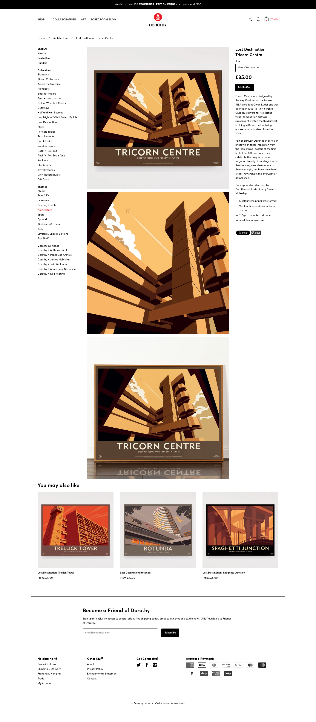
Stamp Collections (48, 79)
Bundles (42, 63)
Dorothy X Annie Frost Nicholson (57, 269)
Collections (44, 70)
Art (83, 19)
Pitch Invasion (46, 136)
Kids (40, 229)
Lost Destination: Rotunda (135, 573)
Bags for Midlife (47, 94)
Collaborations (65, 19)
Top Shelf (43, 238)
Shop (41, 19)
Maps (41, 127)
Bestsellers (44, 58)
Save (257, 232)
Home (41, 38)
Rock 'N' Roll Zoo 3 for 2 (51, 155)
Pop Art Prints (45, 141)
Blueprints (43, 74)
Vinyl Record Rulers (49, 175)
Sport (41, 215)
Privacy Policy (95, 669)
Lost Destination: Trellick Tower (56, 573)
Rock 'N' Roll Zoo (47, 151)
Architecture (60, 38)
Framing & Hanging (49, 674)
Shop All (42, 49)
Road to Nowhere (48, 146)
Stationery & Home (49, 224)
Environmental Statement (102, 674)
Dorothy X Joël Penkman (52, 264)
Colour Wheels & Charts (52, 103)
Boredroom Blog (103, 19)
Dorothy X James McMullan (54, 260)
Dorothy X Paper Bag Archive (55, 255)
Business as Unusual (49, 98)
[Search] (252, 20)
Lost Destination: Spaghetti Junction (223, 573)
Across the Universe (49, 84)
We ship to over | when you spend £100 (158, 4)
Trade (41, 679)
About (90, 664)
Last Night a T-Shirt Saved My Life (58, 117)
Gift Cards (43, 179)
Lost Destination (47, 122)
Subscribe (170, 633)
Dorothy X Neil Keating (51, 274)
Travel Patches (46, 170)
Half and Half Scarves (50, 113)
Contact (92, 679)
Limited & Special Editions (53, 234)
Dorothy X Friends (48, 246)
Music (41, 191)
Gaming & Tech (47, 205)
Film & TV (43, 196)
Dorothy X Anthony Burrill (52, 250)
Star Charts (44, 165)
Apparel (42, 220)
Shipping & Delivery (49, 669)
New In (42, 53)
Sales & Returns (47, 664)
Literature (43, 200)
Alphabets (43, 89)
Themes (42, 187)
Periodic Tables (46, 132)
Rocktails (43, 160)
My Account (45, 683)
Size (237, 61)
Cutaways (43, 108)
